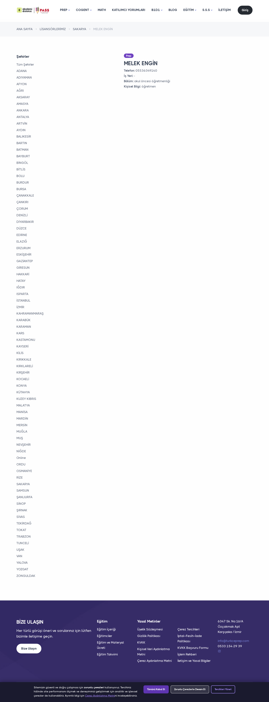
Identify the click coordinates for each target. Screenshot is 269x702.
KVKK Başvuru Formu (193, 648)
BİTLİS (20, 169)
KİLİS (20, 353)
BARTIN (21, 143)
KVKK (141, 642)
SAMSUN (22, 490)
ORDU (20, 464)
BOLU (20, 176)
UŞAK (20, 549)
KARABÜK (23, 320)
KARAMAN (23, 326)
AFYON (21, 84)
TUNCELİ (22, 543)
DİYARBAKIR (25, 222)
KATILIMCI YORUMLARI (128, 10)
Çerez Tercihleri (188, 629)
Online (21, 458)
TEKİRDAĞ (23, 523)
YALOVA (22, 562)
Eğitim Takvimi (107, 654)
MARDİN (22, 418)
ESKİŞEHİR (23, 254)
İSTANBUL (23, 300)
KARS (20, 333)
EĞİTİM (188, 10)
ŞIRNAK (21, 510)
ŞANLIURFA (24, 497)
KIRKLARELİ (24, 366)
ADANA (21, 71)
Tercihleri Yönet (223, 689)
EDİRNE (21, 235)
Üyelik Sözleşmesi (150, 629)
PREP (63, 10)
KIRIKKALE (23, 359)
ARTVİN (21, 123)
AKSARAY (23, 97)
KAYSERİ (22, 346)
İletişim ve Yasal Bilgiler (194, 661)
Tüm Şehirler (25, 64)
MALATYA (23, 405)
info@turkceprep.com (233, 641)
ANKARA (22, 110)
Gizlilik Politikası (148, 636)
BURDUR (22, 182)
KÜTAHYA (23, 392)
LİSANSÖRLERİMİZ (53, 29)
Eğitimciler (104, 636)
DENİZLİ (22, 215)
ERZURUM (23, 248)
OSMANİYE (24, 471)
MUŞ (19, 438)
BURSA (21, 189)
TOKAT (21, 530)
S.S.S (206, 10)
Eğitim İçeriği (106, 629)
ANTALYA (22, 117)
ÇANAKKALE (25, 195)
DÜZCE (21, 228)
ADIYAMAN (24, 77)
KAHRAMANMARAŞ (30, 313)
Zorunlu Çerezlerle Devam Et (190, 689)
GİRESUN (23, 267)
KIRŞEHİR (23, 372)
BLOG (173, 10)
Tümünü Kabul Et (156, 689)
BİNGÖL (22, 163)
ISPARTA (22, 294)
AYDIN (21, 130)
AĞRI (20, 90)
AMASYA (22, 104)
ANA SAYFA (24, 29)
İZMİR (20, 307)
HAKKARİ (22, 274)
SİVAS (20, 517)
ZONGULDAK (25, 576)
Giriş (245, 10)
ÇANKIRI (22, 202)
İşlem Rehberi (187, 654)
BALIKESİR (23, 136)
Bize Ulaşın (29, 648)
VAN (19, 556)
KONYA (21, 385)
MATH (102, 10)
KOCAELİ (22, 379)
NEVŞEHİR (23, 444)
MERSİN (21, 425)
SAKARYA (79, 29)
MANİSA (22, 412)
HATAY (21, 281)
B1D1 (156, 10)
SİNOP (21, 503)
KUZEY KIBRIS (26, 399)
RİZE (19, 477)
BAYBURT (23, 156)
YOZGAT (22, 569)
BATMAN (22, 149)
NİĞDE (21, 451)
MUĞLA (21, 431)
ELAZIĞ (21, 241)
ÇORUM (22, 208)
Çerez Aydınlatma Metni (154, 661)
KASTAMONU (25, 340)
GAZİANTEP (24, 261)
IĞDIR (20, 287)
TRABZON (23, 536)
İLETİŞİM (224, 10)
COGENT (82, 10)
